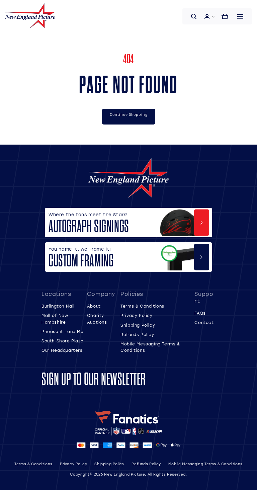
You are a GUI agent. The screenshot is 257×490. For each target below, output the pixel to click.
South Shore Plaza (62, 340)
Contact (203, 322)
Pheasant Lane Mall (63, 331)
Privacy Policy (136, 315)
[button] (193, 16)
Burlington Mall (58, 306)
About (94, 306)
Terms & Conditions (142, 306)
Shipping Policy (137, 325)
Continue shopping (129, 114)
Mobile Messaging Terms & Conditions (205, 464)
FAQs (199, 313)
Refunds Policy (137, 334)
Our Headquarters (62, 350)
